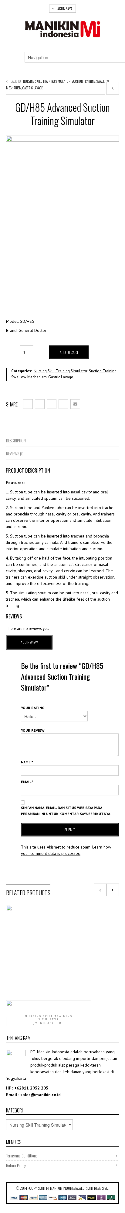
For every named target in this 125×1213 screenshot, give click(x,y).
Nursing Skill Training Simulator (46, 81)
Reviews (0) (15, 453)
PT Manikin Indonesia (62, 1188)
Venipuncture (49, 1023)
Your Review (32, 730)
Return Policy (16, 1165)
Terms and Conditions (21, 1156)
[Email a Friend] (75, 404)
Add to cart (69, 352)
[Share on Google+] (51, 404)
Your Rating (32, 707)
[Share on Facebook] (28, 404)
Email (27, 781)
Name (27, 762)
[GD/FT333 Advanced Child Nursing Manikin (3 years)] (112, 88)
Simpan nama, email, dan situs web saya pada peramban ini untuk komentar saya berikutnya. (66, 810)
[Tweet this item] (40, 404)
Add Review (29, 642)
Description (16, 440)
